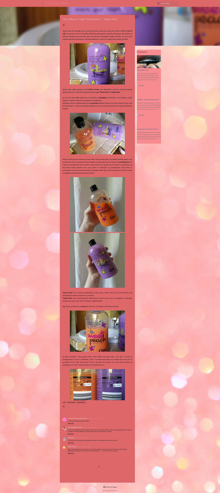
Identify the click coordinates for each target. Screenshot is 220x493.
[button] (64, 25)
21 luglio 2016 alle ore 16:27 (95, 418)
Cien (64, 402)
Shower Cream (81, 402)
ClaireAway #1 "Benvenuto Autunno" (147, 129)
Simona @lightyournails (75, 427)
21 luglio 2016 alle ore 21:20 (89, 427)
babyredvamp (72, 446)
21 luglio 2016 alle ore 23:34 (82, 437)
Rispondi (71, 423)
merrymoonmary (114, 490)
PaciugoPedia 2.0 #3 (142, 70)
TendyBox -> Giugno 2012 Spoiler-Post (148, 99)
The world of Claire (56, 3)
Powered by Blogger (111, 487)
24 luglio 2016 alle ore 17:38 (83, 446)
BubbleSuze (71, 437)
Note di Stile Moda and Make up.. (77, 418)
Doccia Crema (71, 402)
